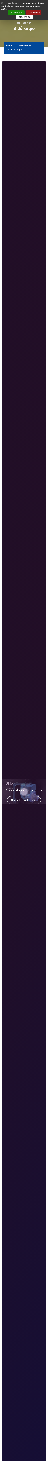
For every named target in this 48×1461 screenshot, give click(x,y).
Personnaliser (24, 16)
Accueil (9, 45)
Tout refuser (33, 12)
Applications (25, 45)
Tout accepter (16, 12)
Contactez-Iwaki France (24, 800)
